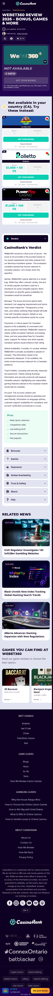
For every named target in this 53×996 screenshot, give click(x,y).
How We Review (26, 847)
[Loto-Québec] (40, 936)
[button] (26, 238)
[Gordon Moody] (21, 944)
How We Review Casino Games (26, 781)
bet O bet (26, 728)
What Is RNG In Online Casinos (26, 814)
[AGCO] (13, 936)
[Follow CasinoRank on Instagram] (16, 903)
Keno (26, 766)
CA (24, 910)
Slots (26, 776)
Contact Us (26, 842)
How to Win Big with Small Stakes (26, 809)
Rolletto (26, 723)
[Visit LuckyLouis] (5, 990)
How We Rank (26, 852)
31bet (26, 733)
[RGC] (8, 944)
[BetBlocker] (22, 959)
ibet (26, 743)
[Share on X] (5, 38)
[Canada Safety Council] (28, 936)
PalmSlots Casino (26, 738)
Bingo (26, 761)
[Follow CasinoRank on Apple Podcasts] (42, 903)
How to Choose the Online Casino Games (26, 804)
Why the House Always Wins (26, 799)
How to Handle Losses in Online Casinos (26, 819)
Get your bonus (26, 80)
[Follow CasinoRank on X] (22, 903)
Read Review (26, 143)
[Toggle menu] (4, 3)
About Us (26, 837)
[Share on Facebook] (11, 38)
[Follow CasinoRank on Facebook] (9, 903)
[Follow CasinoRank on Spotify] (35, 903)
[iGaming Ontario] (39, 944)
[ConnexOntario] (26, 951)
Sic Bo (26, 771)
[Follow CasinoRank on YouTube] (29, 903)
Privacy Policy (26, 857)
